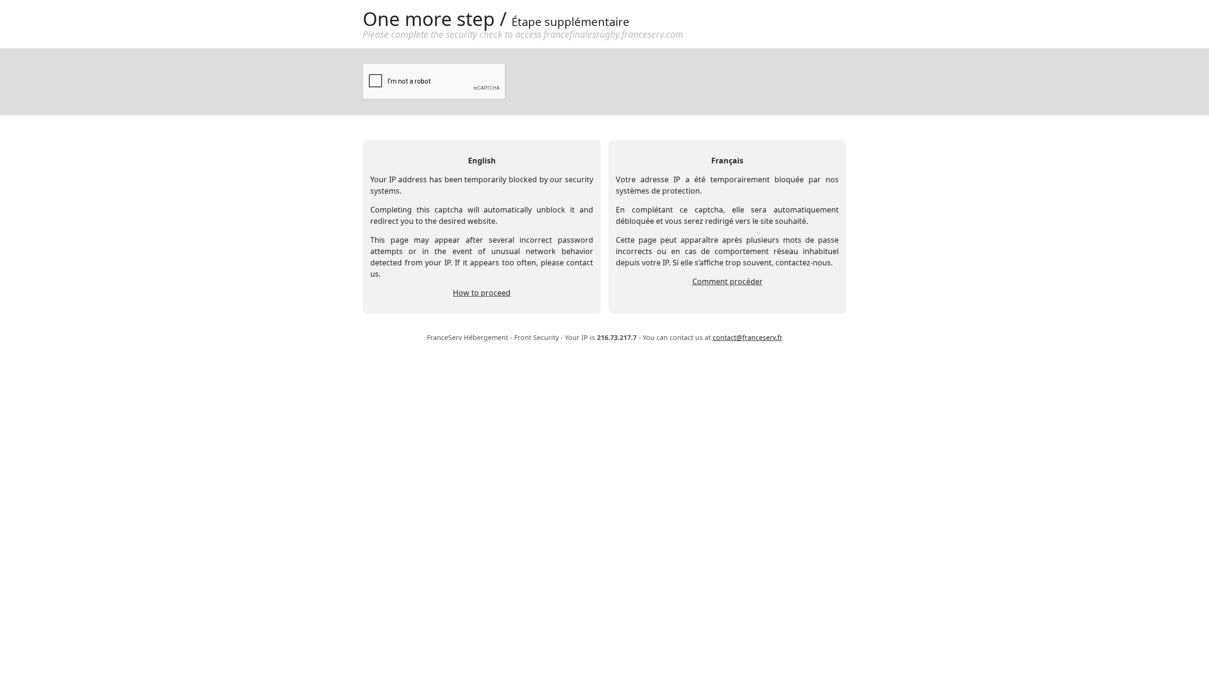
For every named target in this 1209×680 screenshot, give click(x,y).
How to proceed (482, 293)
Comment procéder (727, 281)
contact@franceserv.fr (748, 337)
